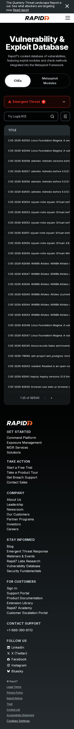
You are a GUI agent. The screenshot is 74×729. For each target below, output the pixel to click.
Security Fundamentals (24, 571)
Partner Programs (20, 519)
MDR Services (17, 447)
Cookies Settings (18, 721)
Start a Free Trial (19, 467)
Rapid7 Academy (19, 608)
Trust (10, 703)
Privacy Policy (15, 692)
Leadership (15, 504)
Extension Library (20, 603)
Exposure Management (24, 443)
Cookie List (13, 709)
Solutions (14, 452)
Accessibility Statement (20, 715)
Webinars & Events (21, 556)
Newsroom (15, 509)
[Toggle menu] (67, 18)
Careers (13, 529)
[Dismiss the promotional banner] (67, 6)
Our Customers (18, 514)
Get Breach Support (22, 477)
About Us (14, 500)
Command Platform (21, 438)
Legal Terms (14, 686)
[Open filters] (65, 116)
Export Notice (14, 698)
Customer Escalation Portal (27, 613)
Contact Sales (17, 482)
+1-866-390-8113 (20, 630)
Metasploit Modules (50, 80)
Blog (10, 546)
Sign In (12, 588)
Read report (21, 10)
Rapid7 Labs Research (23, 561)
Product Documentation (25, 598)
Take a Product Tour (22, 472)
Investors (14, 524)
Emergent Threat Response (27, 551)
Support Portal (18, 593)
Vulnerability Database (23, 566)
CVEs (18, 81)
